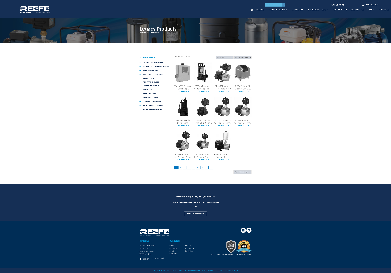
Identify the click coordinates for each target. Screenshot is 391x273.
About (371, 10)
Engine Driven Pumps (150, 70)
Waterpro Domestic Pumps (152, 109)
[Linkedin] (243, 230)
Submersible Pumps (150, 93)
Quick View (182, 81)
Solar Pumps (147, 90)
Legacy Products (149, 58)
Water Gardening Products (153, 105)
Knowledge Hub (357, 10)
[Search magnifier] (283, 5)
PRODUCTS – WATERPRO (278, 10)
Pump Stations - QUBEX (151, 82)
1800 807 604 (200, 203)
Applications (297, 10)
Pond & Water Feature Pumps (153, 74)
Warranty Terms (340, 10)
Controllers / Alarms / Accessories (156, 66)
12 (206, 167)
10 (198, 167)
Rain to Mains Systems (151, 86)
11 (202, 167)
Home (141, 32)
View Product (182, 91)
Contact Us (384, 10)
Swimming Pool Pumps (150, 97)
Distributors (313, 10)
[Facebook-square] (249, 230)
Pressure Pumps (148, 78)
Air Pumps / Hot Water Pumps (153, 62)
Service (325, 10)
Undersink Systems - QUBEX (152, 101)
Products (260, 10)
